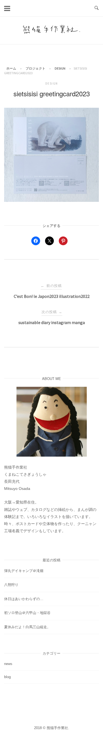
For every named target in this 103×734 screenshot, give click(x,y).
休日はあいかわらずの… (23, 599)
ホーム (11, 68)
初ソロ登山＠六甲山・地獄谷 (27, 613)
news (8, 664)
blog (7, 677)
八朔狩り (11, 585)
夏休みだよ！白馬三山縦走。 (27, 627)
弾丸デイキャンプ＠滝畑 (23, 571)
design (60, 68)
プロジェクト (35, 68)
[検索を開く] (96, 8)
